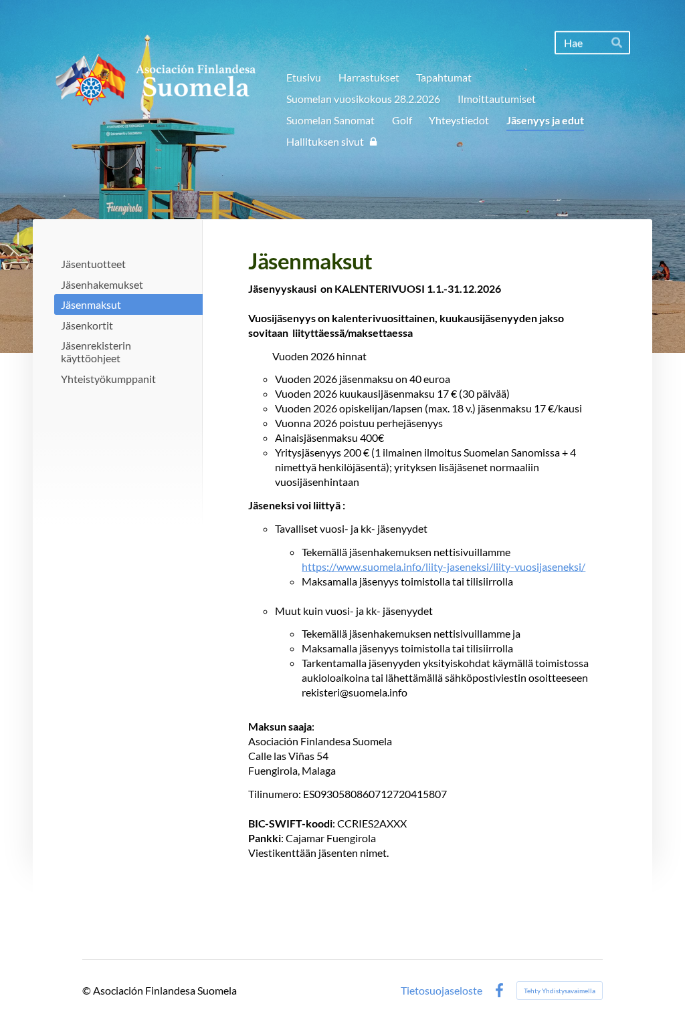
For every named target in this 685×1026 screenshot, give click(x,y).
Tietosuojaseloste (441, 990)
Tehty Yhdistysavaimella (559, 991)
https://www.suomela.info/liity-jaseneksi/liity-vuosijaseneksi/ (443, 566)
